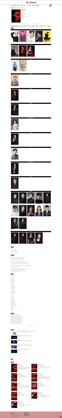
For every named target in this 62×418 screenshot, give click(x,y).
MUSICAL (27, 5)
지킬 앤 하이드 (20, 364)
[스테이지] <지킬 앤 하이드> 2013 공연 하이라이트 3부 (23, 349)
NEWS (12, 5)
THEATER (33, 5)
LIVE (24, 5)
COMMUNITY (37, 5)
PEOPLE (30, 5)
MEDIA (18, 5)
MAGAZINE (15, 5)
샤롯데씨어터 (24, 14)
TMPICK (21, 5)
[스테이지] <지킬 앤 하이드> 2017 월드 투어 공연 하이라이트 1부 (24, 340)
